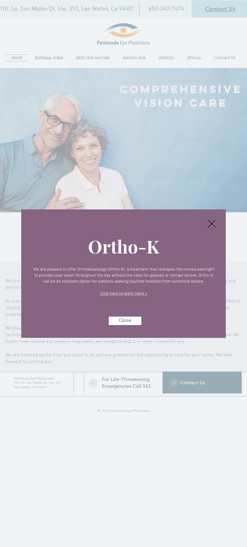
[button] (211, 224)
